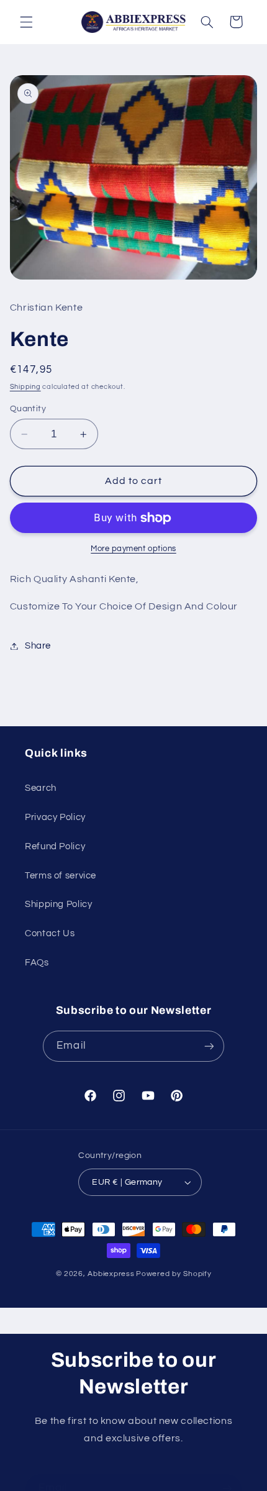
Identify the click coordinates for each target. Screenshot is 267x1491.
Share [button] (38, 645)
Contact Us (50, 933)
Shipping (25, 386)
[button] (26, 21)
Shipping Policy (58, 904)
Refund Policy (55, 846)
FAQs (37, 962)
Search (41, 788)
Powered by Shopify (173, 1273)
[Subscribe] (208, 1046)
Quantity (28, 408)
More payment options (133, 549)
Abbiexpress (111, 1273)
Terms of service (60, 875)
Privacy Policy (55, 817)
